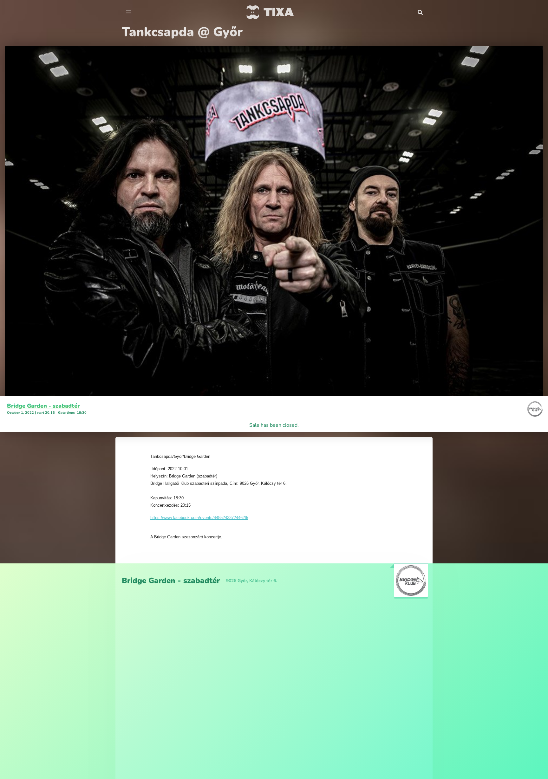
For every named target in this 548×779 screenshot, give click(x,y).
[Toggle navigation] (129, 12)
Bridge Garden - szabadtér (43, 406)
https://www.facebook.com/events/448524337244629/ (199, 517)
